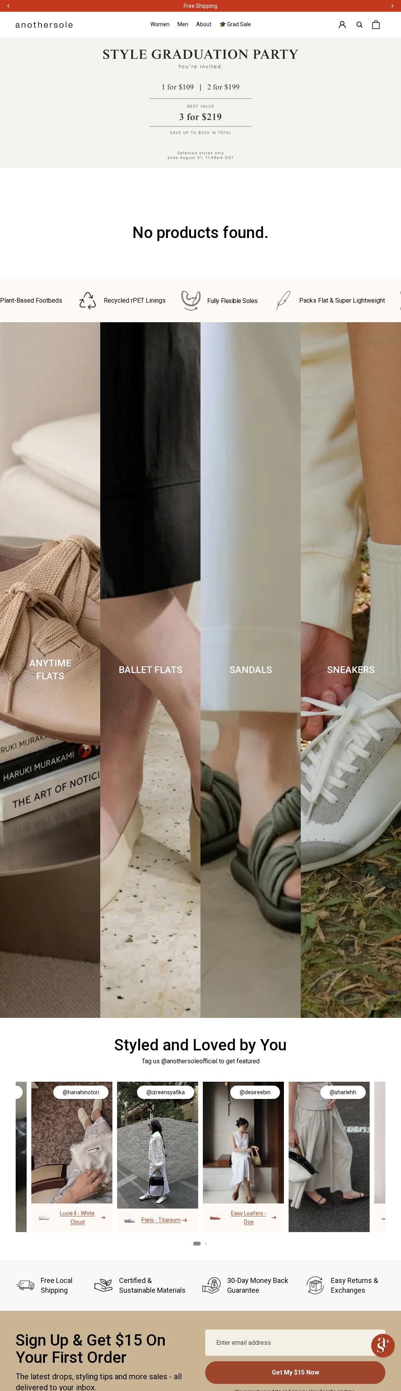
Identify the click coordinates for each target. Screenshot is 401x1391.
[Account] (342, 24)
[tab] (197, 1243)
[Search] (359, 24)
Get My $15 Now (295, 1372)
